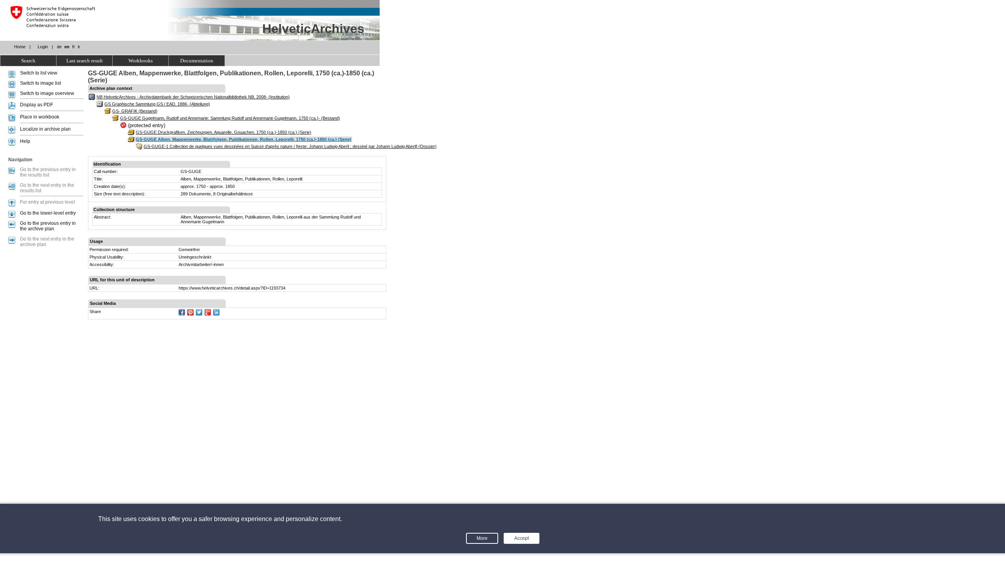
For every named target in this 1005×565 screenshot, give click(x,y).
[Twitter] (199, 312)
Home (20, 46)
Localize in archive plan (45, 129)
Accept (521, 538)
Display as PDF (36, 105)
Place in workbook (39, 117)
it (79, 46)
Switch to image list (40, 83)
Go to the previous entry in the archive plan (48, 226)
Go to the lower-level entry (48, 213)
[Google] (208, 312)
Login (43, 46)
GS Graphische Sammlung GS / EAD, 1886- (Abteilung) (157, 104)
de (59, 46)
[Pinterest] (190, 312)
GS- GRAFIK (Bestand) (134, 111)
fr (73, 46)
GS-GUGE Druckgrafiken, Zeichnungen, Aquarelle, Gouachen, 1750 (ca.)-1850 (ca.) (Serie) (223, 132)
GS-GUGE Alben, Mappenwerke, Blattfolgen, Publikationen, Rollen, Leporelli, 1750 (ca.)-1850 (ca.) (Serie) (243, 139)
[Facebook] (182, 312)
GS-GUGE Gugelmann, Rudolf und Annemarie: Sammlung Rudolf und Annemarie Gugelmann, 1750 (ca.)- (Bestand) (230, 118)
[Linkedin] (216, 312)
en (66, 46)
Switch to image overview (47, 93)
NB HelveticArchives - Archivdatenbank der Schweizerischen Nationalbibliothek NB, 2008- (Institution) (193, 97)
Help (25, 141)
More (482, 538)
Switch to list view (38, 73)
